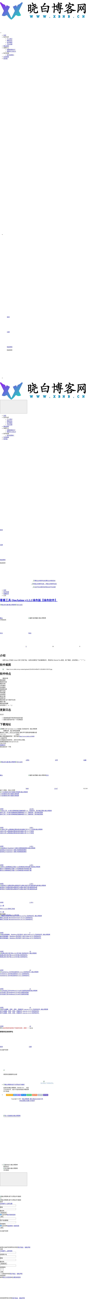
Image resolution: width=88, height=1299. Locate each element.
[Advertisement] (36, 649)
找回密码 (10, 1226)
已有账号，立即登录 (6, 1251)
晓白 (1, 618)
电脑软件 (6, 593)
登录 (1, 1046)
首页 (4, 590)
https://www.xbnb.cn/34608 (26, 736)
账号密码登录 (11, 1214)
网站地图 (24, 1095)
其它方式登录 (7, 1277)
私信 (30, 633)
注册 (30, 1046)
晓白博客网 (25, 1099)
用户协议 (46, 1095)
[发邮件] (27, 1163)
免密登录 (16, 1226)
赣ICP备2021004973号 (36, 1099)
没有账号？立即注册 (6, 1203)
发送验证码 (3, 1212)
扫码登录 (18, 1277)
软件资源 (6, 592)
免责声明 (40, 1095)
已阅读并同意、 (12, 1273)
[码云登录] (20, 364)
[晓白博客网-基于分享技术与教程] (13, 1084)
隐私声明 (35, 1095)
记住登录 (4, 1214)
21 (55, 788)
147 (57, 788)
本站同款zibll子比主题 (49, 587)
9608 (27, 788)
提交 (18, 734)
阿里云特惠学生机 (50, 584)
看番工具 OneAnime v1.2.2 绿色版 (28, 600)
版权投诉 (29, 1095)
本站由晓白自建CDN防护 (27, 1100)
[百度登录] (45, 364)
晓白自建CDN (17, 1095)
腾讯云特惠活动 (50, 580)
